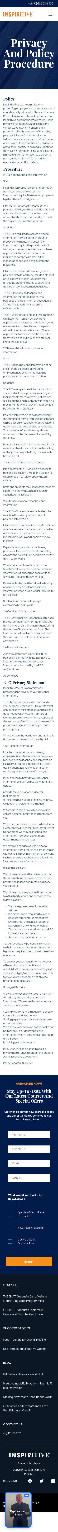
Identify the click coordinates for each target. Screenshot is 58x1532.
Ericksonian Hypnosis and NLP (23, 1374)
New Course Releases (31, 1227)
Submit (29, 1261)
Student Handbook (29, 1463)
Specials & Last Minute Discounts (31, 1214)
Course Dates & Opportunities (27, 1241)
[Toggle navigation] (50, 14)
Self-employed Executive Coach (24, 1348)
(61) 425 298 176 (12, 1433)
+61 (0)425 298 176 (40, 3)
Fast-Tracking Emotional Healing (24, 1339)
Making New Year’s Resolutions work (27, 1397)
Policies (29, 1474)
